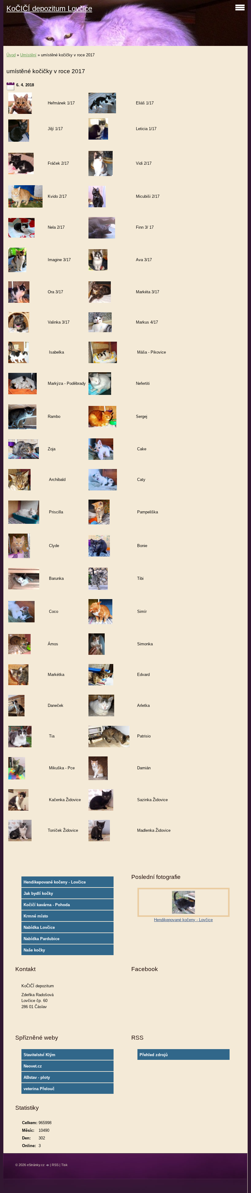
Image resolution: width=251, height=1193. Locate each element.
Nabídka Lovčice (39, 927)
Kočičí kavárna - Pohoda (47, 904)
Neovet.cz (33, 1066)
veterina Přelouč (39, 1088)
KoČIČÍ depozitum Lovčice (49, 8)
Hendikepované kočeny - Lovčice (55, 882)
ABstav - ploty (37, 1077)
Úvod (11, 55)
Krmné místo (36, 916)
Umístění (28, 55)
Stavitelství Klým (39, 1054)
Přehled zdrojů (154, 1054)
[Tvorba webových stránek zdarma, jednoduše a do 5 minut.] (48, 1165)
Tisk (64, 1165)
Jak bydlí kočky (38, 893)
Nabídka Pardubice (41, 938)
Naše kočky (34, 950)
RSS (55, 1165)
